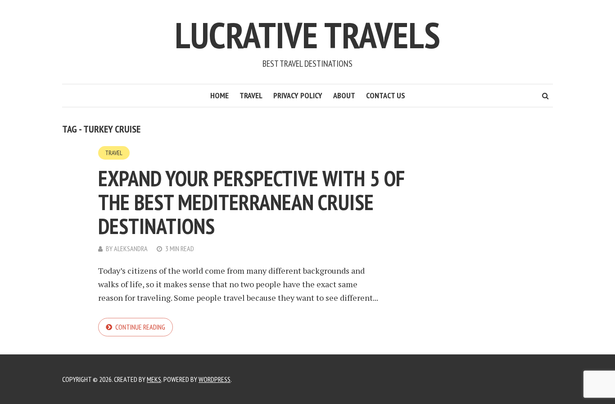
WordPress (215, 379)
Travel (251, 95)
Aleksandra (131, 248)
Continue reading (140, 326)
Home (219, 95)
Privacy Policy (297, 95)
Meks (154, 379)
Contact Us (385, 95)
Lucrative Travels (307, 35)
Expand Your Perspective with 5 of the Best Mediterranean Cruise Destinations (251, 202)
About (344, 95)
